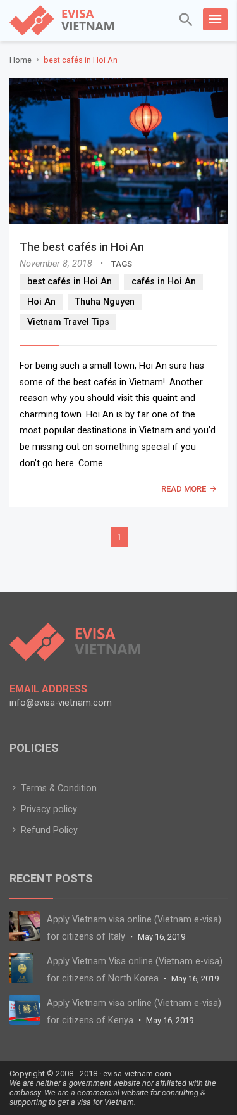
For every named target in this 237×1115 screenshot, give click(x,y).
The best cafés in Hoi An (82, 246)
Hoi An (41, 301)
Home (20, 60)
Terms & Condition (57, 788)
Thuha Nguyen (105, 301)
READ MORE (183, 489)
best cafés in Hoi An (69, 281)
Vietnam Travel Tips (68, 322)
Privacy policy (47, 809)
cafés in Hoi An (163, 281)
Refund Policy (48, 830)
